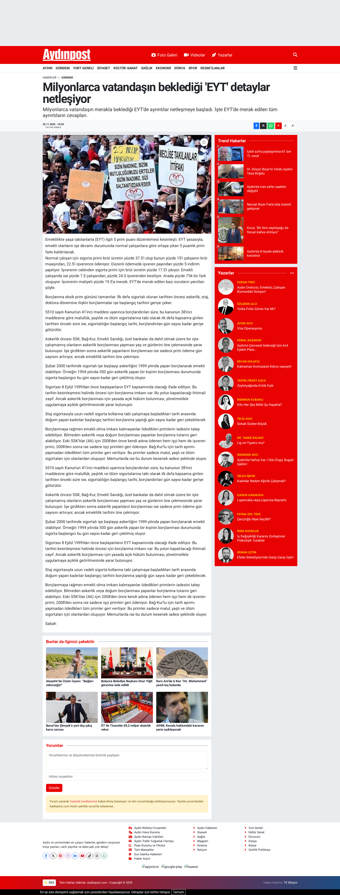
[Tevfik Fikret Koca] (226, 383)
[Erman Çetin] (226, 554)
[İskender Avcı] (226, 459)
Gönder (54, 788)
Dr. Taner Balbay (250, 438)
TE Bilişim (290, 882)
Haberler (49, 77)
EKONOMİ (163, 68)
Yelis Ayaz (244, 419)
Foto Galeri (167, 55)
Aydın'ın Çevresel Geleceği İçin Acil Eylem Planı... (262, 347)
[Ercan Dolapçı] (226, 364)
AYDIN (47, 68)
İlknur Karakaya (250, 495)
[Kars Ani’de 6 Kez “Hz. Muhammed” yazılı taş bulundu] (182, 663)
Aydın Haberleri (207, 828)
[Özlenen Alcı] (226, 306)
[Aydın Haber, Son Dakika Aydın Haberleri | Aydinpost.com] (67, 55)
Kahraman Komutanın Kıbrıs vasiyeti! (264, 366)
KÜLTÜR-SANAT (126, 68)
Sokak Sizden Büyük (252, 424)
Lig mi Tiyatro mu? (250, 443)
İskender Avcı (247, 455)
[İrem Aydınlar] (226, 535)
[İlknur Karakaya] (226, 497)
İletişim (202, 850)
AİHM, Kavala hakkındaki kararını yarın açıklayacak (180, 727)
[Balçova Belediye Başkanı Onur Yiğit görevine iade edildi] (127, 663)
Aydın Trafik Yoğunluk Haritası (154, 841)
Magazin (202, 841)
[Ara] (295, 55)
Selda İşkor (246, 476)
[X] (53, 856)
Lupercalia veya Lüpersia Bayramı (261, 500)
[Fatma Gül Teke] (226, 516)
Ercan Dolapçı (248, 361)
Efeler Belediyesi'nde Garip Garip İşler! (265, 557)
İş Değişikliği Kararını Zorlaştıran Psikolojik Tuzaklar (261, 538)
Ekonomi (254, 837)
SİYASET (103, 68)
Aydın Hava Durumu (147, 832)
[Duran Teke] (226, 287)
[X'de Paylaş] (263, 126)
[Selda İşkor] (226, 478)
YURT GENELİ (83, 68)
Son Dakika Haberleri (148, 854)
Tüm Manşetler (144, 850)
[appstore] (151, 866)
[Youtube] (82, 856)
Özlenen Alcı (247, 304)
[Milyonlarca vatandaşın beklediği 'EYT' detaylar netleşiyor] (127, 184)
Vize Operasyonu (249, 328)
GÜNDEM (63, 68)
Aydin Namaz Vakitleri (148, 837)
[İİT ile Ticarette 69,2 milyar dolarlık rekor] (127, 707)
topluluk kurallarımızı (84, 801)
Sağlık (201, 837)
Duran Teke (246, 282)
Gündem (67, 77)
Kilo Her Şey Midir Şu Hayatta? (259, 405)
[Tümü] (292, 273)
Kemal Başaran (249, 340)
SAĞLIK (146, 68)
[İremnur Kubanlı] (226, 402)
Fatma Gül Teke (249, 514)
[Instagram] (68, 856)
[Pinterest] (60, 856)
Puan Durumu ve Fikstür (149, 845)
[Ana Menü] (295, 68)
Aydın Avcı (245, 323)
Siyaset (202, 832)
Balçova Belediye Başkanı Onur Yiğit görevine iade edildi (126, 683)
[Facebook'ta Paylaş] (256, 126)
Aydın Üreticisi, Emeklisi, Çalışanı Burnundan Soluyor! (261, 289)
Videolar (197, 55)
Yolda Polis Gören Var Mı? (256, 309)
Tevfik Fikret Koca (251, 380)
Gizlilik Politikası (260, 850)
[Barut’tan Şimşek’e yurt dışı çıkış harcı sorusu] (72, 707)
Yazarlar (225, 55)
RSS (51, 882)
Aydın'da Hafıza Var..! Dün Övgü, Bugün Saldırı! (265, 462)
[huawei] (191, 866)
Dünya (253, 841)
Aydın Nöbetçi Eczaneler (150, 828)
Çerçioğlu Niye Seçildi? (254, 519)
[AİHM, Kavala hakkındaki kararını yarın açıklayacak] (182, 707)
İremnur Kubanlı (250, 399)
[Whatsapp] (104, 856)
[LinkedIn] (75, 856)
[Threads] (97, 856)
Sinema (202, 845)
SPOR (192, 68)
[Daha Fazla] (278, 126)
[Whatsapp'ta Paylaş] (270, 126)
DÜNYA (179, 68)
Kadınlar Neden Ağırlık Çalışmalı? (261, 481)
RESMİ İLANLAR (212, 68)
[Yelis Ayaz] (226, 421)
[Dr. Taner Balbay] (226, 440)
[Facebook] (46, 856)
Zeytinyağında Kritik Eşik (255, 386)
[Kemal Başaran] (226, 345)
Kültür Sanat (256, 832)
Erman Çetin (246, 552)
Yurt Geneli (256, 828)
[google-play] (172, 866)
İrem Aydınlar (248, 531)
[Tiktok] (89, 856)
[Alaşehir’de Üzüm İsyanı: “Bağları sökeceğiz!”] (72, 663)
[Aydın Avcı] (226, 326)
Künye (252, 845)
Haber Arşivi (142, 858)
